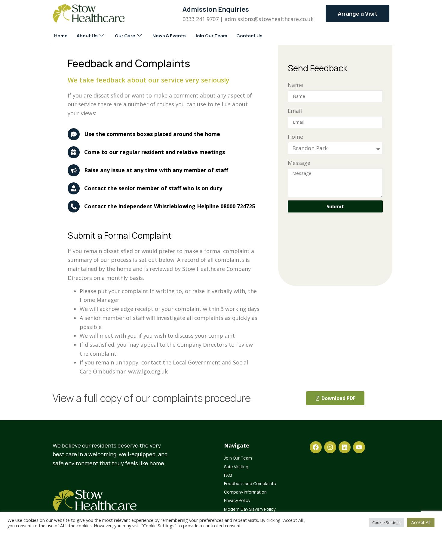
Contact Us (249, 36)
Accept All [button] (420, 522)
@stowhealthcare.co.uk (284, 19)
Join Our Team (211, 36)
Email (295, 110)
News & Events (169, 36)
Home (61, 36)
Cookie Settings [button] (386, 522)
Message (299, 162)
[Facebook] (316, 447)
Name (295, 84)
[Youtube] (359, 447)
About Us (87, 36)
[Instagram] (330, 447)
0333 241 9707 (201, 19)
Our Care (125, 36)
